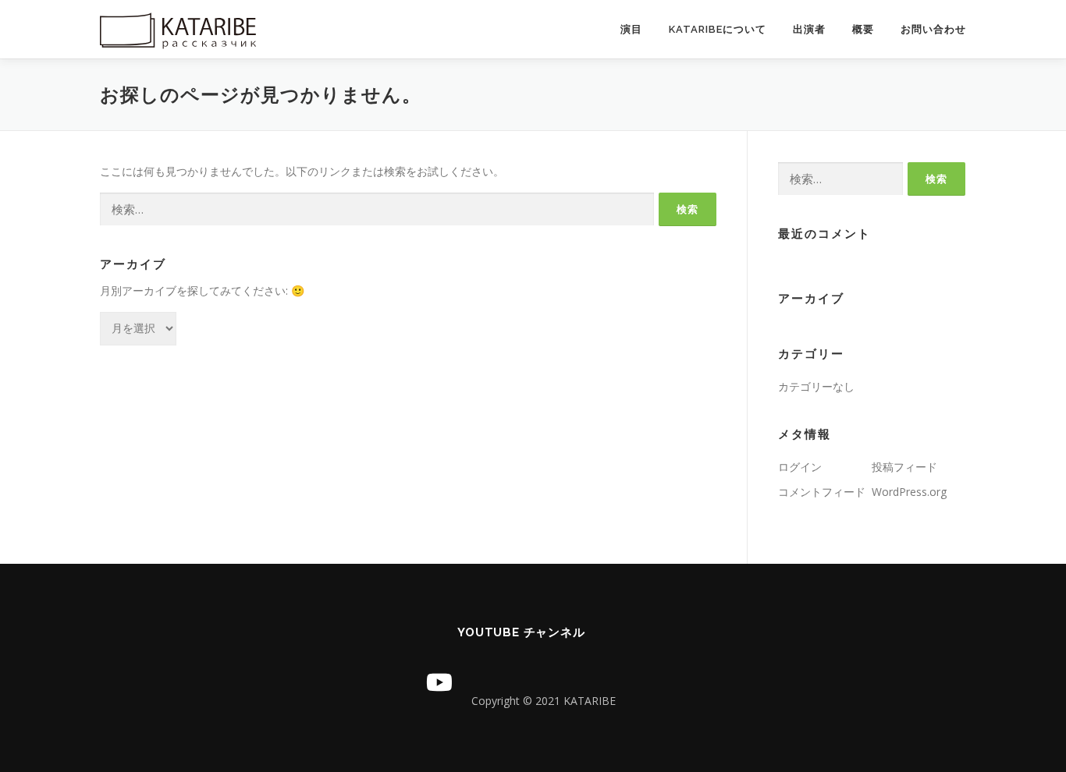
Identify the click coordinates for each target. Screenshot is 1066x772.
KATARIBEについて (717, 29)
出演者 (809, 29)
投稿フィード (904, 466)
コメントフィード (821, 491)
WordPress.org (909, 491)
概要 (863, 29)
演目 (631, 29)
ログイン (800, 466)
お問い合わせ (933, 29)
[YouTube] (439, 682)
